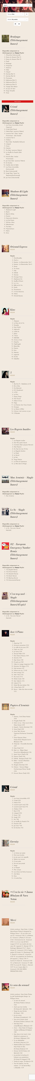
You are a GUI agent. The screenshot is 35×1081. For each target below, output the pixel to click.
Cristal (13, 787)
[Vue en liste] (19, 24)
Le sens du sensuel (19, 985)
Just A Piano (16, 632)
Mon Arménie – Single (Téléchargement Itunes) (21, 481)
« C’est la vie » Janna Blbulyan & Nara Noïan (21, 895)
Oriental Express (18, 246)
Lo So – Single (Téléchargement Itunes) (18, 513)
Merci (13, 920)
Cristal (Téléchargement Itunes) (18, 110)
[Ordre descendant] (27, 14)
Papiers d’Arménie (19, 705)
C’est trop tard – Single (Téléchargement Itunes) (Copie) (18, 599)
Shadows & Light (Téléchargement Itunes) (19, 195)
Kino (12, 309)
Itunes (17, 53)
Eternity (14, 841)
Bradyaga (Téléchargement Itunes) (18, 40)
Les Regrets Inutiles (20, 429)
